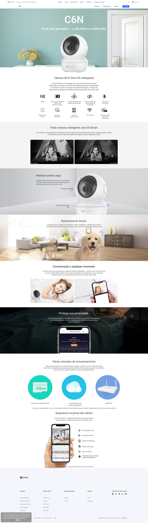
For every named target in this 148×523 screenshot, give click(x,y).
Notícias (66, 497)
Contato (45, 501)
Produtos (60, 2)
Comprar (125, 6)
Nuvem (66, 2)
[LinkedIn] (123, 494)
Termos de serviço (47, 518)
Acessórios (22, 510)
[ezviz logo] (11, 2)
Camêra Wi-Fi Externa (25, 504)
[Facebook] (113, 494)
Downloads (90, 501)
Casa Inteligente (24, 507)
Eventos (66, 501)
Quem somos (46, 497)
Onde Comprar (73, 2)
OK (17, 520)
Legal (55, 518)
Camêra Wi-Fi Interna (25, 501)
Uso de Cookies (37, 518)
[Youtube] (120, 494)
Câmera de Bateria (24, 497)
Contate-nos (89, 2)
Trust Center (46, 504)
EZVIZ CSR (45, 510)
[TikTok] (126, 494)
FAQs (88, 497)
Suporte (82, 2)
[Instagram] (116, 494)
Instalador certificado (99, 2)
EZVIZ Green (46, 507)
